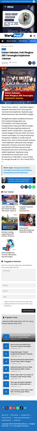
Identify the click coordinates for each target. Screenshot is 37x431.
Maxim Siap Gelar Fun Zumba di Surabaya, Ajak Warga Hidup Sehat (21, 376)
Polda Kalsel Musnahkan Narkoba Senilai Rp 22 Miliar (26, 230)
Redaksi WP (25, 415)
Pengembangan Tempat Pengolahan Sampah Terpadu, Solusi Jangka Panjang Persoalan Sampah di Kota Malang (21, 353)
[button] (34, 36)
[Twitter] (26, 187)
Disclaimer (14, 415)
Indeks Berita (6, 420)
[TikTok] (21, 408)
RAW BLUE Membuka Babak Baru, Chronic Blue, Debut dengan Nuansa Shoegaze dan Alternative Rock (22, 361)
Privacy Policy (6, 418)
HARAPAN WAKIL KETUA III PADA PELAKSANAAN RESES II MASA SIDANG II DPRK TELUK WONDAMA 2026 (21, 368)
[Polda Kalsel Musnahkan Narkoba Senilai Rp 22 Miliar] (27, 220)
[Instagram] (10, 408)
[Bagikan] (33, 63)
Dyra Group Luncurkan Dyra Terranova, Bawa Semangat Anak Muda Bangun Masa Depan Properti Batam (20, 345)
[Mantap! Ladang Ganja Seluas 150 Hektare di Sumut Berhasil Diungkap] (10, 222)
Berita (4, 202)
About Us (5, 415)
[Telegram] (30, 187)
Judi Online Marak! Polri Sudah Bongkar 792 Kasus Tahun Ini (9, 209)
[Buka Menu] (31, 36)
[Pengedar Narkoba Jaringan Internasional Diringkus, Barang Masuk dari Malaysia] (27, 200)
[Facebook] (22, 187)
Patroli (4, 49)
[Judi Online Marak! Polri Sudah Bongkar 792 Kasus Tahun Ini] (10, 200)
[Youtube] (14, 408)
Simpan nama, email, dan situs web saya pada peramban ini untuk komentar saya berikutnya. (18, 304)
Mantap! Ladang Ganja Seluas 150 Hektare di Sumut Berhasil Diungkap (8, 234)
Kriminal (23, 202)
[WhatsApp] (33, 187)
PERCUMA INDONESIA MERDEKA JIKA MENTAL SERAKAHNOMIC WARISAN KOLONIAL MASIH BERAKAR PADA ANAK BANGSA (21, 383)
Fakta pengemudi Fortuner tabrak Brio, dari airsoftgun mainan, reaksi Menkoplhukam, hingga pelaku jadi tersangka (9, 255)
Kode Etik (17, 420)
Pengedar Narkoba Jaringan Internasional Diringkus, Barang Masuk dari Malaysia (26, 209)
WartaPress (5, 62)
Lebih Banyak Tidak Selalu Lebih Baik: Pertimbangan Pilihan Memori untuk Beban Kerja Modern (21, 391)
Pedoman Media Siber (22, 418)
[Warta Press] (15, 36)
